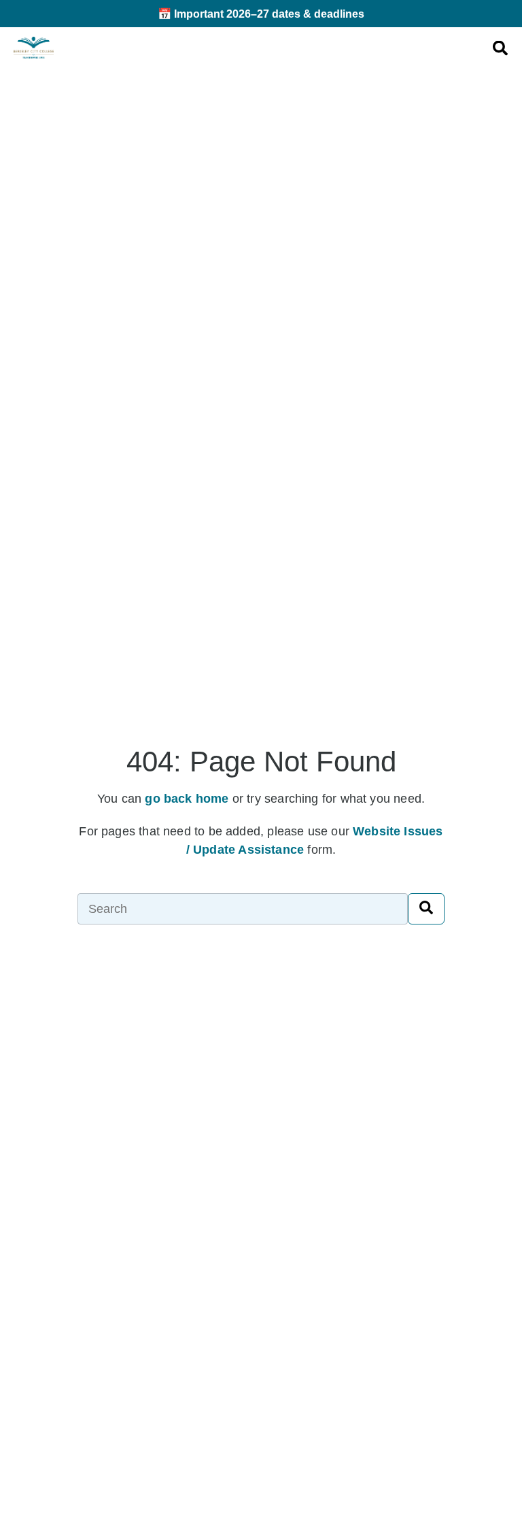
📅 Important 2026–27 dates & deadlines (261, 13)
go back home (186, 798)
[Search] (426, 908)
